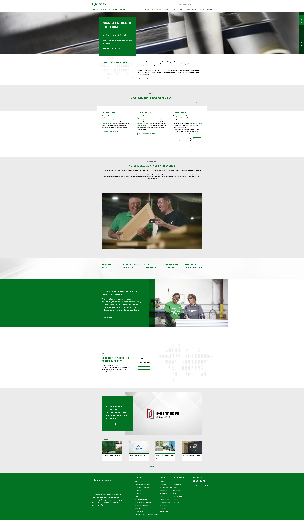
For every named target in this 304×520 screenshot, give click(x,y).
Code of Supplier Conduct (141, 499)
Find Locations (144, 368)
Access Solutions (164, 505)
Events (180, 9)
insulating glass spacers (143, 123)
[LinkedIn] (197, 481)
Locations (201, 9)
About (141, 9)
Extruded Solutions (164, 499)
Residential (162, 481)
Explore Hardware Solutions (112, 131)
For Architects (163, 493)
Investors (187, 9)
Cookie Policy (138, 493)
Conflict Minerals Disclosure (142, 505)
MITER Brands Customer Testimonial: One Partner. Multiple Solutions (117, 412)
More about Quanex (144, 78)
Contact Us (209, 9)
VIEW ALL (152, 466)
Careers (194, 9)
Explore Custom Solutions (182, 145)
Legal (136, 481)
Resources (158, 9)
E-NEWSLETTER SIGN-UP (201, 485)
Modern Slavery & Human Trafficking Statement (147, 514)
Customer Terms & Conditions (142, 484)
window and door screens (108, 123)
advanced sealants (142, 125)
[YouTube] (204, 481)
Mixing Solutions (164, 508)
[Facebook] (194, 481)
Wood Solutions (164, 511)
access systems (178, 133)
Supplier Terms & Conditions (142, 487)
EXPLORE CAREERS (108, 317)
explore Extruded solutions (111, 48)
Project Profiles (149, 9)
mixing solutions (197, 137)
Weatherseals (163, 490)
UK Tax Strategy (139, 511)
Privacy (136, 496)
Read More (111, 424)
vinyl (151, 123)
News (174, 9)
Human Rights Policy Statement (143, 502)
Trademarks (138, 508)
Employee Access (98, 488)
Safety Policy (138, 490)
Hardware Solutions (165, 502)
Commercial (163, 484)
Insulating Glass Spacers (166, 487)
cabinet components (196, 123)
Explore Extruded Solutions (147, 133)
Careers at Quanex (177, 496)
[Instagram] (201, 481)
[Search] (203, 4)
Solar (161, 496)
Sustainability (167, 9)
